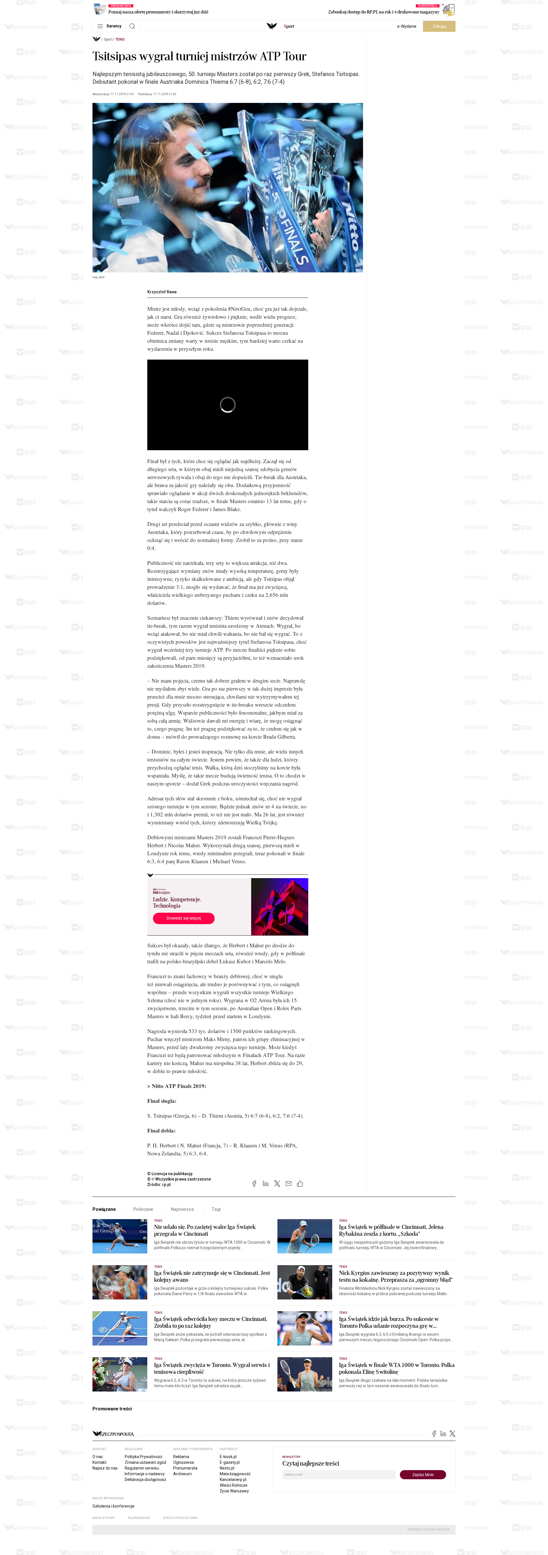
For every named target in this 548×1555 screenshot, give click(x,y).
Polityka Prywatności (143, 1456)
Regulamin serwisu (142, 1468)
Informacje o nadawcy (145, 1474)
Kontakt (99, 1462)
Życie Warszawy (234, 1491)
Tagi (216, 1209)
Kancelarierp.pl (233, 1479)
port (289, 26)
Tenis (120, 39)
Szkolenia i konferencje (113, 1506)
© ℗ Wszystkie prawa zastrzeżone (179, 1179)
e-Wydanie (406, 26)
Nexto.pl (227, 1468)
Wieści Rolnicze (233, 1485)
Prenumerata (185, 1468)
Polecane (143, 1209)
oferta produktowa (180, 1518)
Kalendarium (139, 1518)
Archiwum (182, 1474)
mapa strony (103, 1518)
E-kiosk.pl (228, 1456)
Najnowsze (182, 1209)
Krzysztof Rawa (162, 292)
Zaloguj (439, 26)
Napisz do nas (105, 1468)
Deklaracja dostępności (145, 1479)
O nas (97, 1456)
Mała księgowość (235, 1474)
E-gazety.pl (230, 1462)
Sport (108, 39)
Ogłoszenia (183, 1462)
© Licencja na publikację (170, 1173)
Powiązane (104, 1209)
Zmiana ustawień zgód (145, 1462)
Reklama (181, 1456)
